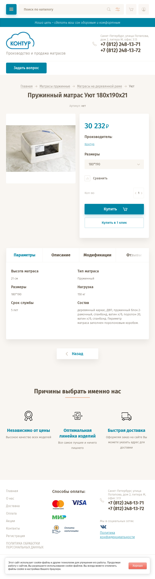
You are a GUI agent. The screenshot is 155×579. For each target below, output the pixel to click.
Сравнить (99, 178)
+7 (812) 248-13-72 (121, 50)
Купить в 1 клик (114, 222)
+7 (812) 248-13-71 (120, 44)
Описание (60, 255)
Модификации (97, 255)
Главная (27, 86)
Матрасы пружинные (55, 86)
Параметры (24, 255)
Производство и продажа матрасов (36, 53)
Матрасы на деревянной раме (99, 86)
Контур (89, 144)
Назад (77, 353)
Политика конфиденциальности (117, 535)
